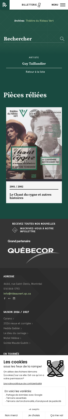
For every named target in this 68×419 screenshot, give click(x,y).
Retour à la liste (35, 71)
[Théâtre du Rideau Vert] (5, 5)
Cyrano (7, 318)
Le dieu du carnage (14, 333)
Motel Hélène (11, 338)
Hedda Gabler (11, 328)
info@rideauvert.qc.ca (17, 293)
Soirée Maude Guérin (15, 343)
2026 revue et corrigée (17, 323)
